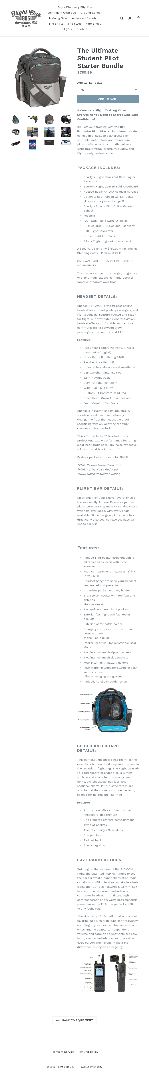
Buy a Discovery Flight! (75, 7)
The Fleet (74, 23)
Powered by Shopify (90, 1067)
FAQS (68, 29)
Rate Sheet (93, 23)
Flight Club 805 (65, 1067)
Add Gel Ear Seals (89, 82)
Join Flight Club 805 (62, 12)
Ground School (90, 12)
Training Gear (58, 18)
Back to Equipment (77, 1020)
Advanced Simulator (86, 18)
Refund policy (88, 1051)
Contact (81, 29)
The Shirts (56, 23)
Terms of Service (62, 1051)
